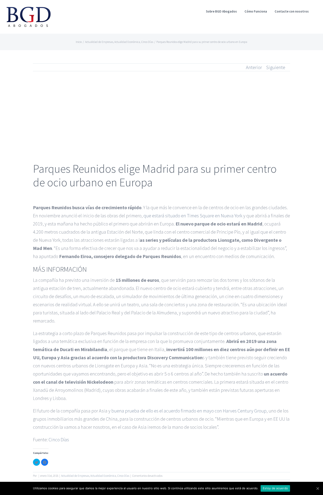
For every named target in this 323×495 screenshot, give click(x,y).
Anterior (254, 67)
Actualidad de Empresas (75, 476)
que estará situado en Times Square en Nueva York (192, 216)
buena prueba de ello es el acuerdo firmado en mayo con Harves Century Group (189, 411)
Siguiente (275, 67)
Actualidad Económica (103, 476)
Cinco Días (59, 439)
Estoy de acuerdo (275, 488)
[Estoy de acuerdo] (317, 488)
